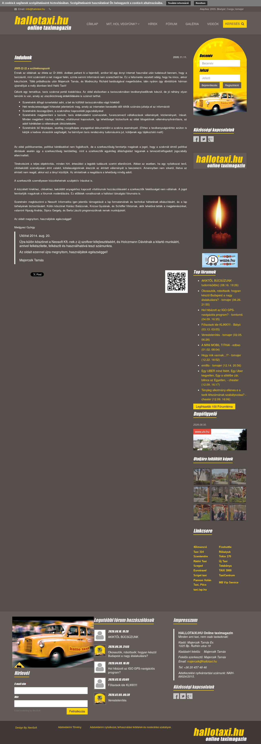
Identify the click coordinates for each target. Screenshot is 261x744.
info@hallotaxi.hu (35, 9)
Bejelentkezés (209, 85)
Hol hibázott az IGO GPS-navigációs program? (131, 670)
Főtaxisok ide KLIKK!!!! (122, 685)
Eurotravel (200, 570)
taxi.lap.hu (200, 589)
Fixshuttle (225, 547)
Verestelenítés (117, 700)
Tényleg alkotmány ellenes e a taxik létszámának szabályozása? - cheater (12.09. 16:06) (223, 394)
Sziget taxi (200, 575)
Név (16, 697)
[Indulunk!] (53, 642)
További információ (178, 3)
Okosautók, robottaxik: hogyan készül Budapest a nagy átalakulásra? (132, 654)
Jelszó (203, 70)
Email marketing (21, 710)
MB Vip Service (228, 582)
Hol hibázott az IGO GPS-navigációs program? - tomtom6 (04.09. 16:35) (222, 314)
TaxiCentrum (227, 575)
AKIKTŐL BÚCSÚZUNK (123, 637)
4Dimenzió (200, 547)
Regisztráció (232, 85)
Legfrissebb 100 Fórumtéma (214, 406)
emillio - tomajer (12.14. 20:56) (221, 365)
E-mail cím (20, 683)
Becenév (205, 55)
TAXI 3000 (225, 570)
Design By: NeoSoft (26, 727)
